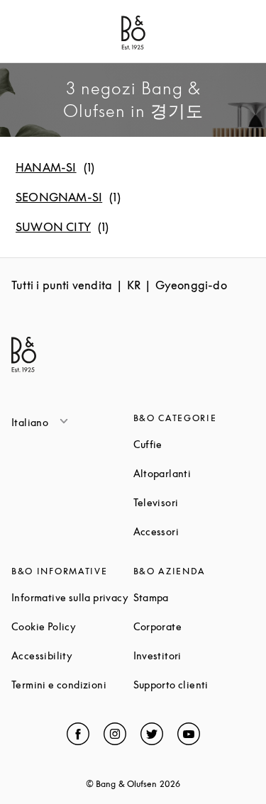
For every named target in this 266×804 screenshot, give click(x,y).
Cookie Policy (72, 626)
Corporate (194, 626)
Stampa (194, 597)
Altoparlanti (194, 473)
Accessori (194, 531)
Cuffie (194, 444)
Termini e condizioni (72, 685)
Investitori (194, 655)
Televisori (194, 502)
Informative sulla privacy (72, 597)
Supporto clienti (194, 685)
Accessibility (72, 655)
